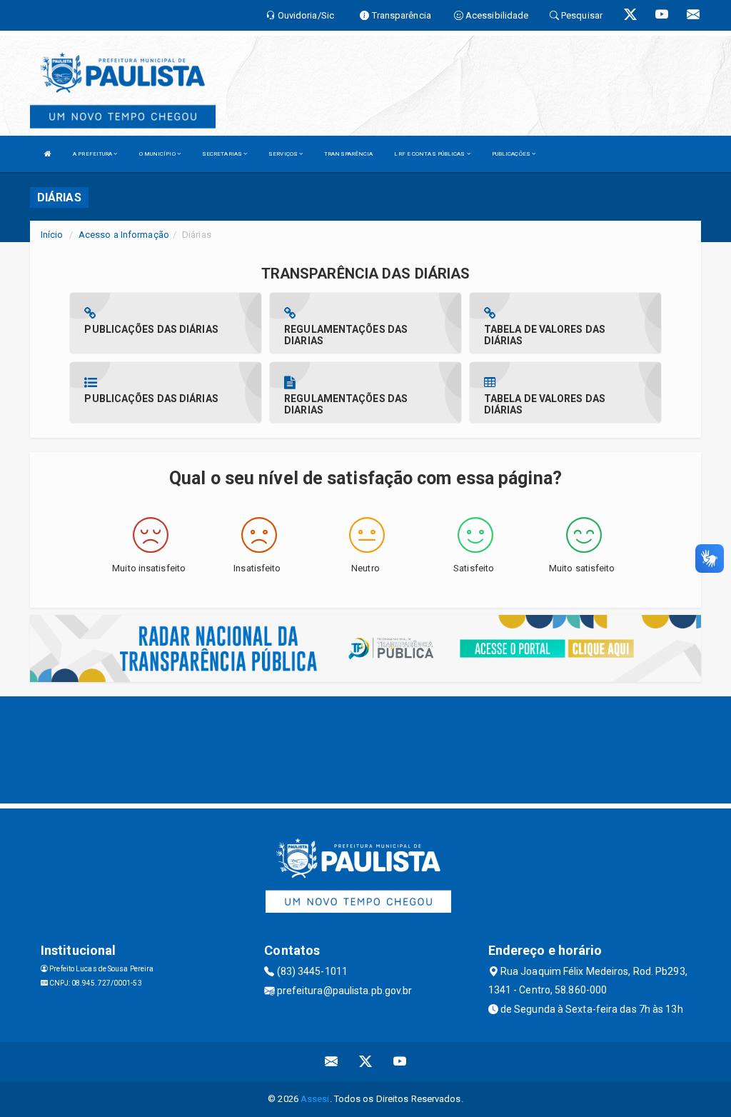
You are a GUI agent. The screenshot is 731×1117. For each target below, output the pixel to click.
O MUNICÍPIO (158, 154)
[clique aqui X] (365, 1061)
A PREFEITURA (93, 154)
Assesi (315, 1098)
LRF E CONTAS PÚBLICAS (430, 154)
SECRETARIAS (222, 154)
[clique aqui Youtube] (400, 1061)
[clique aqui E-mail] (331, 1061)
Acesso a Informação (124, 234)
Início (52, 234)
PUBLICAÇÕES (512, 154)
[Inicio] (48, 154)
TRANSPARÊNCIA (348, 154)
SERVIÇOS (283, 154)
